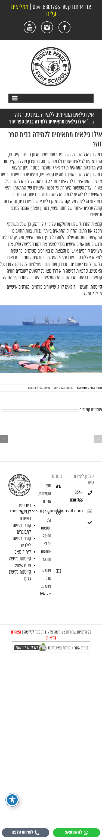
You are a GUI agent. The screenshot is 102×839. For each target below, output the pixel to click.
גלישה (47, 388)
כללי (41, 388)
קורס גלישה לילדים (22, 542)
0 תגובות (32, 388)
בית (91, 122)
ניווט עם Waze (45, 590)
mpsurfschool (91, 388)
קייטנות (96, 287)
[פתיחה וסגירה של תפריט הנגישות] (12, 799)
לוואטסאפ (73, 832)
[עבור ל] (51, 98)
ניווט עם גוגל (46, 574)
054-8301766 (46, 7)
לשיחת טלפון (22, 832)
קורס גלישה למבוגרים (22, 529)
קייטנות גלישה (20, 559)
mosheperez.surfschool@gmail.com (77, 511)
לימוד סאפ (22, 552)
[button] (98, 439)
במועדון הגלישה (90, 155)
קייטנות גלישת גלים (20, 576)
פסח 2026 (23, 566)
